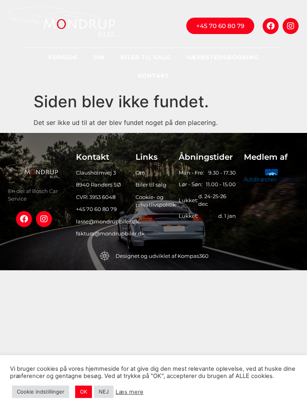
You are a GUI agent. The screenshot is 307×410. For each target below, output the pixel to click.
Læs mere (130, 392)
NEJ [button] (104, 391)
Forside (63, 57)
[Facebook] (271, 26)
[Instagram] (291, 26)
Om (99, 57)
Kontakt (153, 75)
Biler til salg (145, 57)
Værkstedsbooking (223, 57)
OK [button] (83, 391)
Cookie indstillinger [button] (40, 391)
